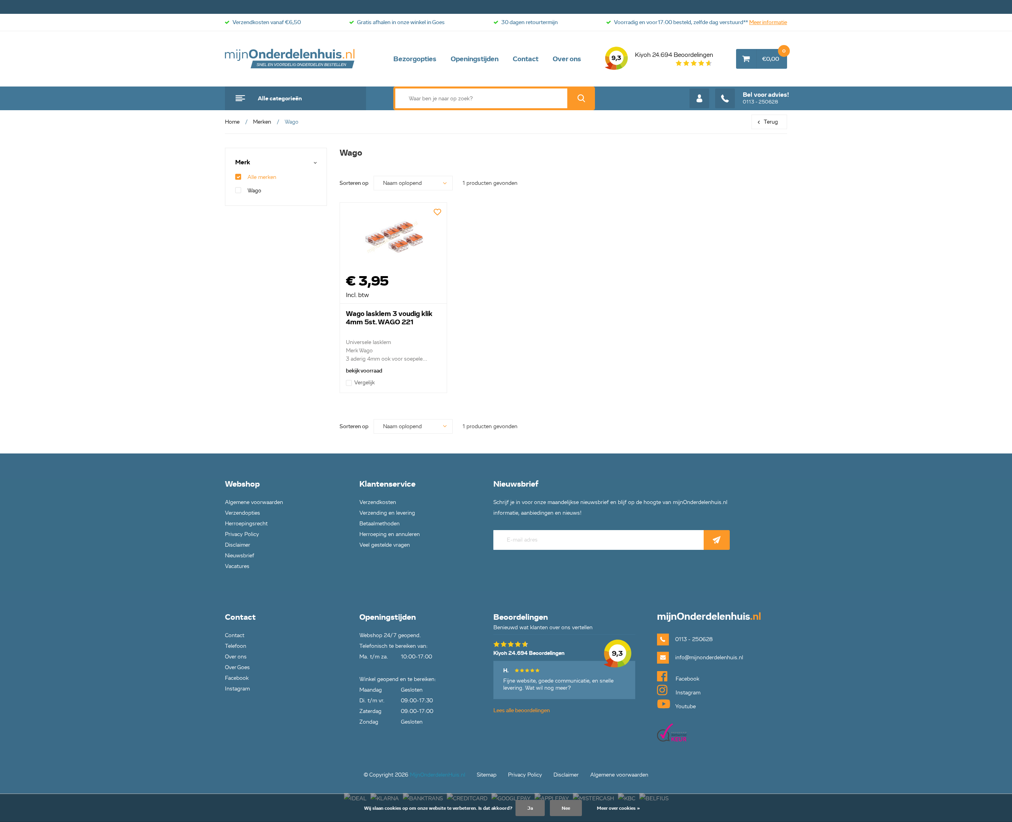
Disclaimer (237, 545)
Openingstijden (474, 59)
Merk (242, 162)
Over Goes (237, 667)
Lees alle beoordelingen (521, 710)
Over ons (567, 59)
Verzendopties (242, 513)
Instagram (237, 688)
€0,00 (773, 55)
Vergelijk (364, 382)
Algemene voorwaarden (254, 502)
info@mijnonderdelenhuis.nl (709, 657)
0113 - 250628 (766, 98)
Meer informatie (768, 22)
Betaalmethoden (379, 523)
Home (232, 122)
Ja (530, 808)
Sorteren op (354, 183)
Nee (566, 808)
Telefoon (235, 646)
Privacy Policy (242, 534)
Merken (262, 122)
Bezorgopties (414, 59)
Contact (525, 59)
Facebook (237, 678)
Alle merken (261, 177)
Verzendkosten (377, 502)
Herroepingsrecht (246, 523)
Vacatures (237, 566)
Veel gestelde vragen (384, 545)
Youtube (685, 706)
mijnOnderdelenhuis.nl (290, 59)
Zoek (581, 98)
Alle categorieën (280, 98)
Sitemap (487, 774)
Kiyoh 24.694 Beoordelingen (662, 56)
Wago (254, 190)
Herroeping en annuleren (389, 534)
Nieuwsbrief (239, 555)
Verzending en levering (387, 513)
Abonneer (717, 540)
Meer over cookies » (618, 808)
